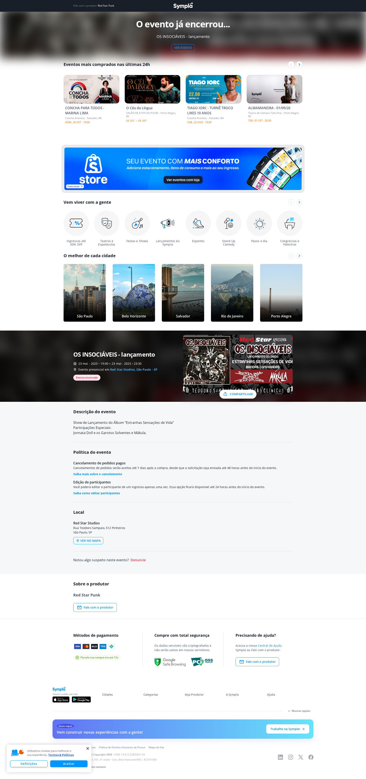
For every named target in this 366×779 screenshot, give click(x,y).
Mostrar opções (301, 711)
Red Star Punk (106, 5)
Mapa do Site (156, 747)
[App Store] (61, 699)
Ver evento (183, 48)
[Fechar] (87, 748)
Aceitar (68, 764)
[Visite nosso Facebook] (310, 757)
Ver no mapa (90, 541)
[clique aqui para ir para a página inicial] (183, 6)
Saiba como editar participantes (96, 493)
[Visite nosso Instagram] (290, 757)
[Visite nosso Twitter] (300, 757)
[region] (49, 758)
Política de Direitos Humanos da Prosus (122, 747)
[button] (17, 753)
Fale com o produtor (98, 607)
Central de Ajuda (270, 646)
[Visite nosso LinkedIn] (280, 757)
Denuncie (138, 560)
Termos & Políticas (61, 755)
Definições (29, 764)
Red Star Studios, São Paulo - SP (133, 369)
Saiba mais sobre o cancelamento (97, 474)
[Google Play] (81, 699)
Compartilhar (241, 394)
